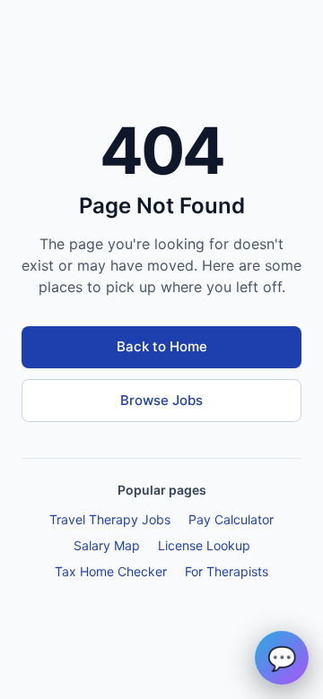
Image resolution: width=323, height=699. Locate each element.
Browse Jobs (161, 400)
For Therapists (226, 571)
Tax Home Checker (111, 571)
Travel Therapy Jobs (109, 519)
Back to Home (162, 346)
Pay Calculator (231, 519)
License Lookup (204, 545)
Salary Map (107, 545)
